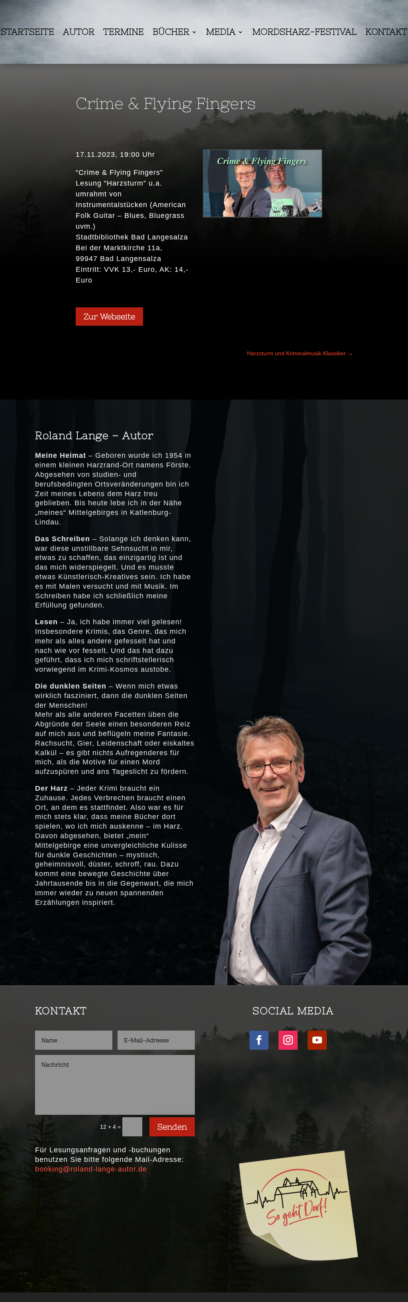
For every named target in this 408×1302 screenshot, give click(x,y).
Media (220, 33)
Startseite (27, 33)
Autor (78, 33)
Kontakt (386, 33)
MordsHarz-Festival (304, 33)
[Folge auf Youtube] (317, 1040)
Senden (172, 1126)
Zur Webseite (109, 316)
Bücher (171, 33)
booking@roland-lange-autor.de (91, 1169)
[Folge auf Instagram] (288, 1040)
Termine (123, 33)
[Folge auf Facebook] (259, 1040)
